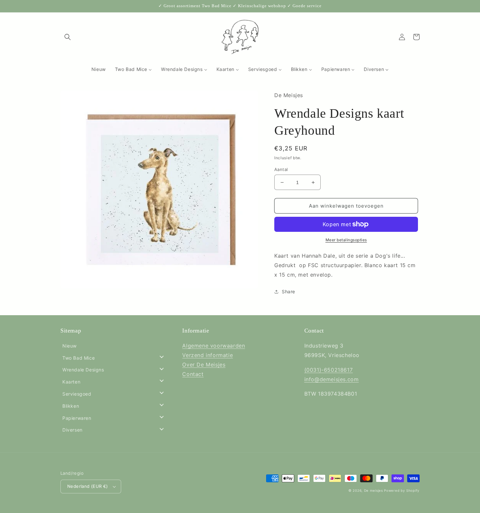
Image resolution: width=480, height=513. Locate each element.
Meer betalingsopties (346, 239)
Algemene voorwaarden (213, 345)
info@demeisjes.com (331, 379)
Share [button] (288, 291)
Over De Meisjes (203, 364)
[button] (67, 37)
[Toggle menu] (161, 356)
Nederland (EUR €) (87, 486)
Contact (192, 374)
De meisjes (373, 490)
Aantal (281, 169)
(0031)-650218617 (328, 370)
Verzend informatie (207, 355)
